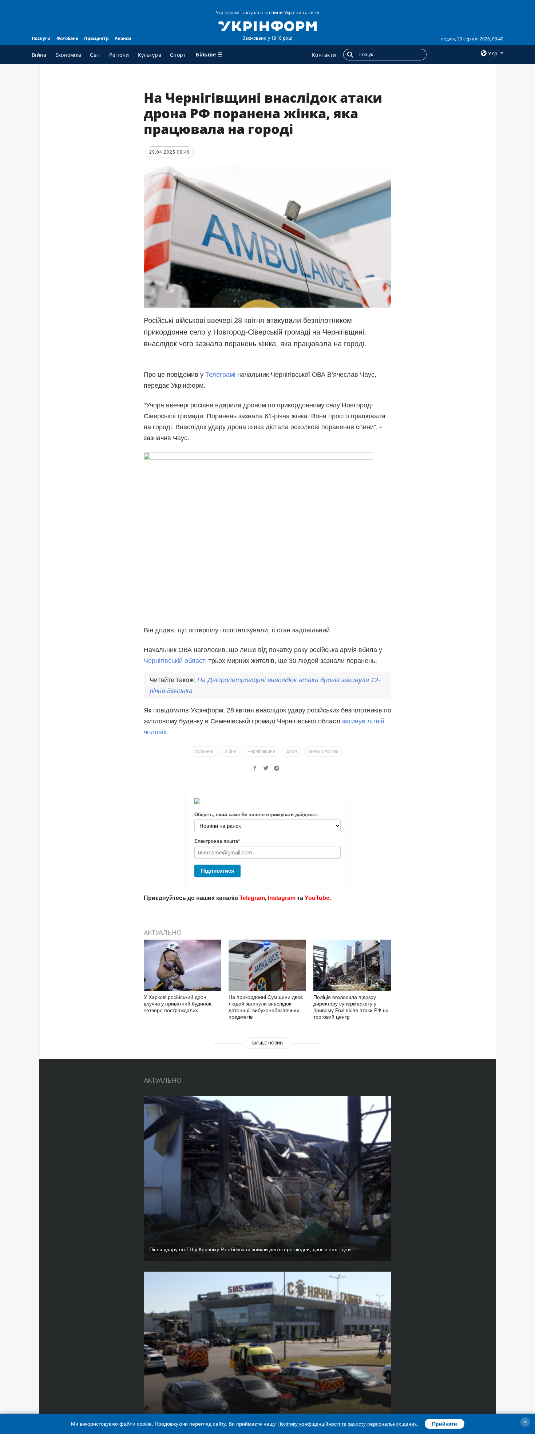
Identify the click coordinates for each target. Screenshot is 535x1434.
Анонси (123, 38)
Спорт (178, 54)
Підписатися (217, 871)
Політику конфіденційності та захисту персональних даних (347, 1424)
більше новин (267, 1043)
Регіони (119, 54)
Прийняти (444, 1424)
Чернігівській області (175, 660)
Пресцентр (96, 38)
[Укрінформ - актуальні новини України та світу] (267, 25)
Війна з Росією (323, 751)
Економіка (68, 54)
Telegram (252, 898)
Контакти (324, 54)
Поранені (203, 751)
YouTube (317, 898)
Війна (39, 54)
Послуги (41, 38)
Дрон (291, 751)
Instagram (282, 898)
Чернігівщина (261, 751)
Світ (95, 54)
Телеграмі (220, 374)
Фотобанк (67, 38)
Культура (149, 54)
